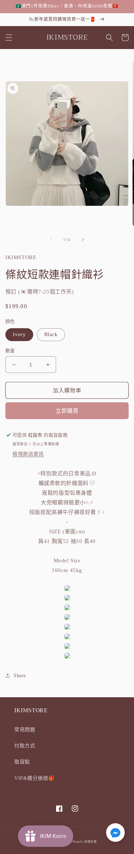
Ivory (19, 334)
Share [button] (20, 675)
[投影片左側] (51, 239)
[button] (9, 37)
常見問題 (24, 729)
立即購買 (67, 411)
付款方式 (24, 745)
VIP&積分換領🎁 (34, 778)
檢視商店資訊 (28, 454)
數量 (10, 350)
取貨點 (22, 762)
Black (51, 334)
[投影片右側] (83, 239)
